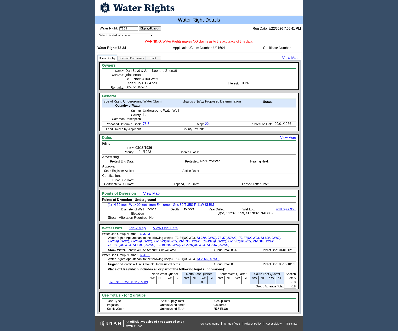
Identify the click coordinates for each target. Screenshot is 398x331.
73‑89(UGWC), (271, 237)
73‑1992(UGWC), (144, 245)
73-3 (146, 124)
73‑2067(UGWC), (218, 245)
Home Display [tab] (107, 58)
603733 (145, 234)
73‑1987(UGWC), (240, 241)
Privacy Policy (253, 323)
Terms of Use (232, 323)
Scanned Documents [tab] (131, 58)
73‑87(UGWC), (249, 237)
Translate (291, 323)
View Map (290, 58)
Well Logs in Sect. (286, 209)
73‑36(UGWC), (207, 237)
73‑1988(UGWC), (264, 241)
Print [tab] (153, 58)
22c (207, 124)
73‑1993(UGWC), (169, 245)
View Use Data (165, 228)
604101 (145, 255)
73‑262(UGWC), (142, 241)
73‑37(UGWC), (228, 237)
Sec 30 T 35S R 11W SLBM (128, 282)
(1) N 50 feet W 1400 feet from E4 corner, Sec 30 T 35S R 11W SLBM (161, 204)
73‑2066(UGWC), (194, 245)
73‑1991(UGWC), (120, 245)
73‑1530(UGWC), (190, 241)
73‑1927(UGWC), (215, 241)
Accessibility (274, 323)
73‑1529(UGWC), (166, 241)
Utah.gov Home (209, 323)
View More (288, 137)
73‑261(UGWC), (119, 241)
